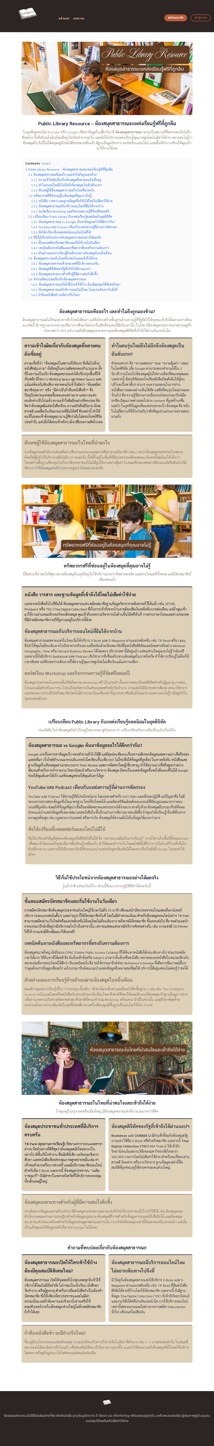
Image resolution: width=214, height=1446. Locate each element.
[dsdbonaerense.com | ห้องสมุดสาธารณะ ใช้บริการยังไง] (27, 16)
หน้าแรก (64, 18)
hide (45, 163)
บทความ (78, 18)
